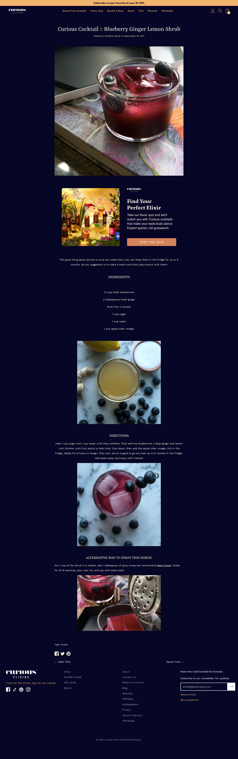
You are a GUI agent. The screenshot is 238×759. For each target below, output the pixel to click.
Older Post (64, 661)
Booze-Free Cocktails (74, 11)
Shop (67, 671)
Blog (124, 688)
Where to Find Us (132, 682)
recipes (64, 644)
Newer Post (173, 661)
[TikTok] (14, 690)
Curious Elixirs (112, 739)
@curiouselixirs (190, 699)
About (131, 11)
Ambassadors (130, 704)
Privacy (126, 709)
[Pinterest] (21, 690)
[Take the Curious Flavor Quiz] (119, 252)
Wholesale (167, 11)
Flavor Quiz (96, 11)
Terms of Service (132, 715)
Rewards (152, 11)
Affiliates (127, 698)
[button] (227, 11)
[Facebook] (8, 690)
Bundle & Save (115, 11)
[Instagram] (28, 690)
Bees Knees (163, 565)
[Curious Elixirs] (17, 11)
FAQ (140, 11)
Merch (68, 688)
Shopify (137, 739)
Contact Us (129, 677)
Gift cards (70, 682)
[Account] (213, 11)
